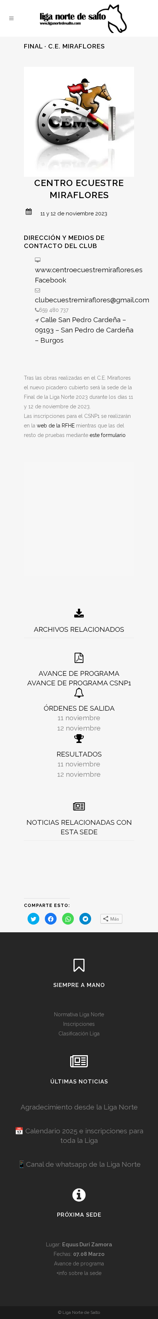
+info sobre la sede (79, 1273)
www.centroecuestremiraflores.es (89, 270)
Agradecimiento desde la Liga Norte (79, 1107)
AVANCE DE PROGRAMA (79, 673)
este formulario (108, 435)
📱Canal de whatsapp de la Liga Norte (79, 1164)
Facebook (50, 280)
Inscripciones (79, 1024)
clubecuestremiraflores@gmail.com (92, 300)
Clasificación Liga (79, 1033)
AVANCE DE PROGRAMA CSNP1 (79, 683)
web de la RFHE (56, 426)
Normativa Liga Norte (79, 1014)
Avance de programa (79, 1264)
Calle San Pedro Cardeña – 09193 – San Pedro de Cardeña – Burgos (84, 330)
